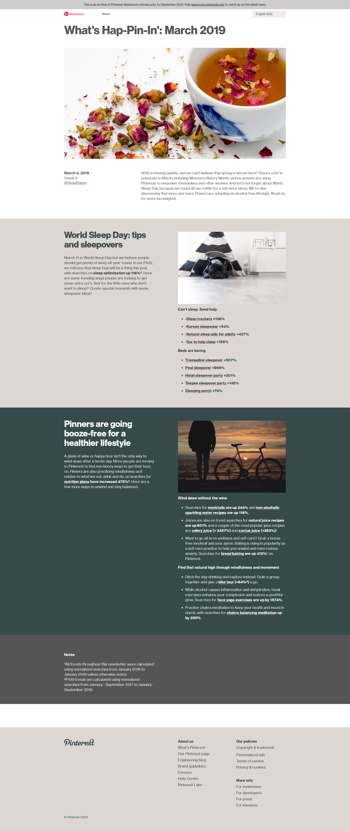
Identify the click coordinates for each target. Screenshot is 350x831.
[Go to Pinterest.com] (79, 742)
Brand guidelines (192, 766)
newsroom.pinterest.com (207, 4)
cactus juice (249, 530)
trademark (265, 747)
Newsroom (76, 14)
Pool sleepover (198, 367)
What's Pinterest (191, 747)
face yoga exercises (234, 600)
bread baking (232, 553)
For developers (249, 792)
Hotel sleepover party (204, 375)
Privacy (242, 767)
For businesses (248, 786)
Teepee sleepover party (206, 383)
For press (244, 799)
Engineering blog (192, 760)
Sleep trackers (199, 318)
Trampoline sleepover (204, 360)
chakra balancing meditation (252, 612)
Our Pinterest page (194, 753)
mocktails (216, 507)
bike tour (226, 582)
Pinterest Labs (190, 784)
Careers (185, 772)
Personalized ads (250, 755)
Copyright (244, 747)
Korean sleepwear (202, 326)
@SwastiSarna (75, 183)
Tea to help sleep (200, 341)
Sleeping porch (198, 390)
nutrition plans (76, 481)
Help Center (188, 778)
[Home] (66, 13)
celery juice (202, 530)
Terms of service (250, 761)
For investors (247, 805)
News (106, 14)
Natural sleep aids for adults (211, 334)
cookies (258, 767)
